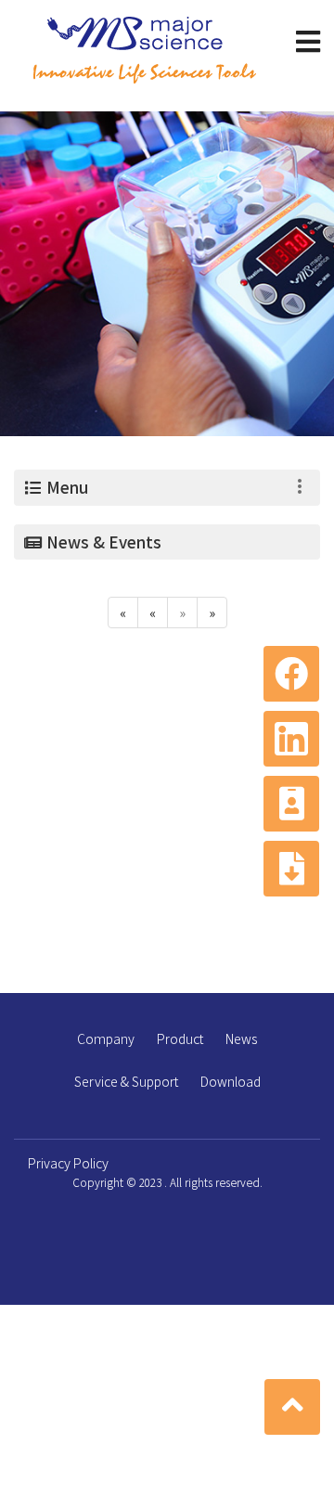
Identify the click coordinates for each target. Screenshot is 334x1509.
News (241, 1038)
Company (106, 1038)
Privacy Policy (68, 1163)
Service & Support (126, 1081)
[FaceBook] (291, 674)
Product (180, 1038)
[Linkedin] (291, 739)
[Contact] (291, 804)
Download (230, 1081)
